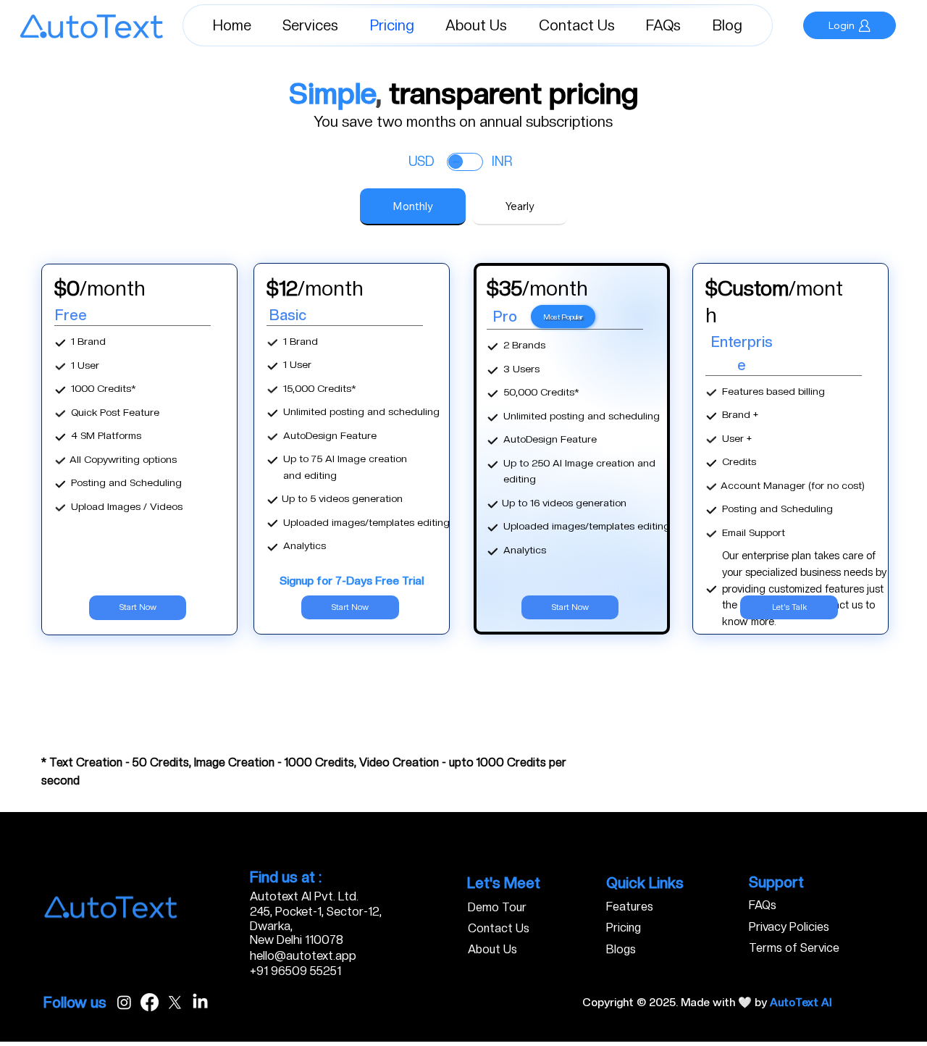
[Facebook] (149, 1002)
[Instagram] (124, 1002)
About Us (492, 949)
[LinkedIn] (200, 1002)
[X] (175, 1002)
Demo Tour (497, 907)
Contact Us (498, 928)
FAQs (762, 905)
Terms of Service (794, 948)
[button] (310, 25)
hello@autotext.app (303, 956)
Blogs (621, 949)
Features (629, 906)
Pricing (623, 927)
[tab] (413, 206)
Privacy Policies (789, 927)
